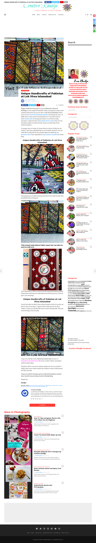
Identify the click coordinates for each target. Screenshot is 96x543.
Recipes (77, 302)
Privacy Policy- (65, 532)
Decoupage (78, 285)
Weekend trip (44, 386)
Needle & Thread (80, 297)
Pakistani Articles (76, 298)
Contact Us (38, 532)
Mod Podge (80, 295)
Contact (44, 14)
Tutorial (72, 310)
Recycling (83, 302)
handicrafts (41, 385)
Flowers (89, 286)
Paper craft (85, 298)
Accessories (71, 281)
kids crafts (86, 293)
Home (33, 14)
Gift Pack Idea (75, 288)
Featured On (56, 532)
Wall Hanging (80, 311)
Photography (71, 300)
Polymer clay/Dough (80, 300)
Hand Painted (82, 290)
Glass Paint (81, 288)
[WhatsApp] (94, 31)
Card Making (82, 281)
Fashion (85, 286)
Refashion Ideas (72, 304)
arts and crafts (34, 385)
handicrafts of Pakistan (51, 385)
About (38, 14)
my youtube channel (50, 134)
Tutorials (61, 14)
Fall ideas (80, 286)
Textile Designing (80, 308)
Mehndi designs (72, 295)
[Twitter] (94, 22)
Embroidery (74, 286)
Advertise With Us (47, 532)
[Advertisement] (48, 26)
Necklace (74, 297)
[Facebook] (94, 20)
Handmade (75, 290)
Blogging (77, 281)
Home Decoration (78, 292)
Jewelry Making (77, 293)
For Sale (70, 288)
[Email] (94, 28)
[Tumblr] (94, 25)
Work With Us (52, 14)
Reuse (83, 304)
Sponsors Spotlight (76, 307)
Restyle (78, 304)
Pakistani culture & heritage (33, 386)
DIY (83, 285)
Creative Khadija (31, 99)
